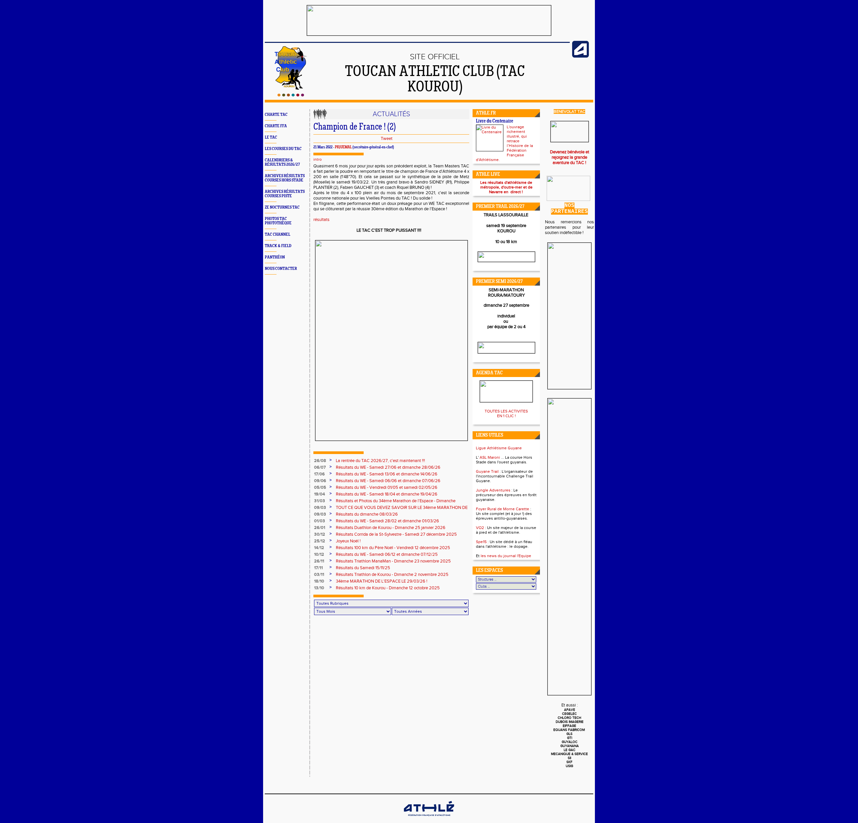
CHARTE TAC (276, 115)
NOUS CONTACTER (281, 269)
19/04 (319, 494)
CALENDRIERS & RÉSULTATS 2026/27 (282, 162)
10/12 (319, 554)
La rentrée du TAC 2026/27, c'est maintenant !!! (380, 460)
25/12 (319, 541)
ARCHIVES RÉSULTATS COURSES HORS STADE (285, 178)
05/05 (320, 487)
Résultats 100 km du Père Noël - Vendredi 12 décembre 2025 (393, 547)
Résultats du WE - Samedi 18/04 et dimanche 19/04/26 (386, 494)
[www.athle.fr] (580, 56)
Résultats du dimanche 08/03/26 (367, 514)
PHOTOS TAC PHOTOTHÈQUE (278, 221)
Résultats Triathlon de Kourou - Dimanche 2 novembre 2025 (392, 574)
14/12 (319, 547)
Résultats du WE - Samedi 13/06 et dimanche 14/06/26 (386, 474)
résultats (321, 219)
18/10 (319, 581)
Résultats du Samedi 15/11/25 (363, 568)
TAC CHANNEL (277, 234)
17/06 (319, 474)
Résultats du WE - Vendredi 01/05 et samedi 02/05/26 (386, 487)
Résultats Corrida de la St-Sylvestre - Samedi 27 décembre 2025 (396, 534)
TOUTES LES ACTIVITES (506, 411)
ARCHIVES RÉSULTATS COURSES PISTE (285, 194)
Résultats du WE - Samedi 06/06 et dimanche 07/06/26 (388, 480)
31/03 (319, 501)
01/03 (319, 521)
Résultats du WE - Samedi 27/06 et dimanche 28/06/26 (388, 467)
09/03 (320, 507)
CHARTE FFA (276, 126)
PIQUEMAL (343, 147)
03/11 (319, 574)
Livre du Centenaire (494, 121)
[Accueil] (291, 95)
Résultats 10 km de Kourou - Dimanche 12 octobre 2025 (388, 588)
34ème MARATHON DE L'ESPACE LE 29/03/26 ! (381, 581)
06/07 (320, 467)
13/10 (319, 588)
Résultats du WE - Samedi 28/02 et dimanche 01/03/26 (387, 521)
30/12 (319, 534)
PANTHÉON (275, 257)
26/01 (319, 527)
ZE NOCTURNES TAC (282, 207)
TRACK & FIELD (278, 246)
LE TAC (271, 137)
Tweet (386, 138)
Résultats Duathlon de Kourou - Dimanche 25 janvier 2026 (390, 527)
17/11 (318, 568)
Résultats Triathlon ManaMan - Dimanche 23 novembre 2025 (393, 561)
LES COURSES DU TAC (283, 149)
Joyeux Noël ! (348, 541)
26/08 (320, 460)
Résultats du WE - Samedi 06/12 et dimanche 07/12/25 (387, 554)
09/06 (320, 480)
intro (317, 159)
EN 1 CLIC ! (506, 416)
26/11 (319, 561)
